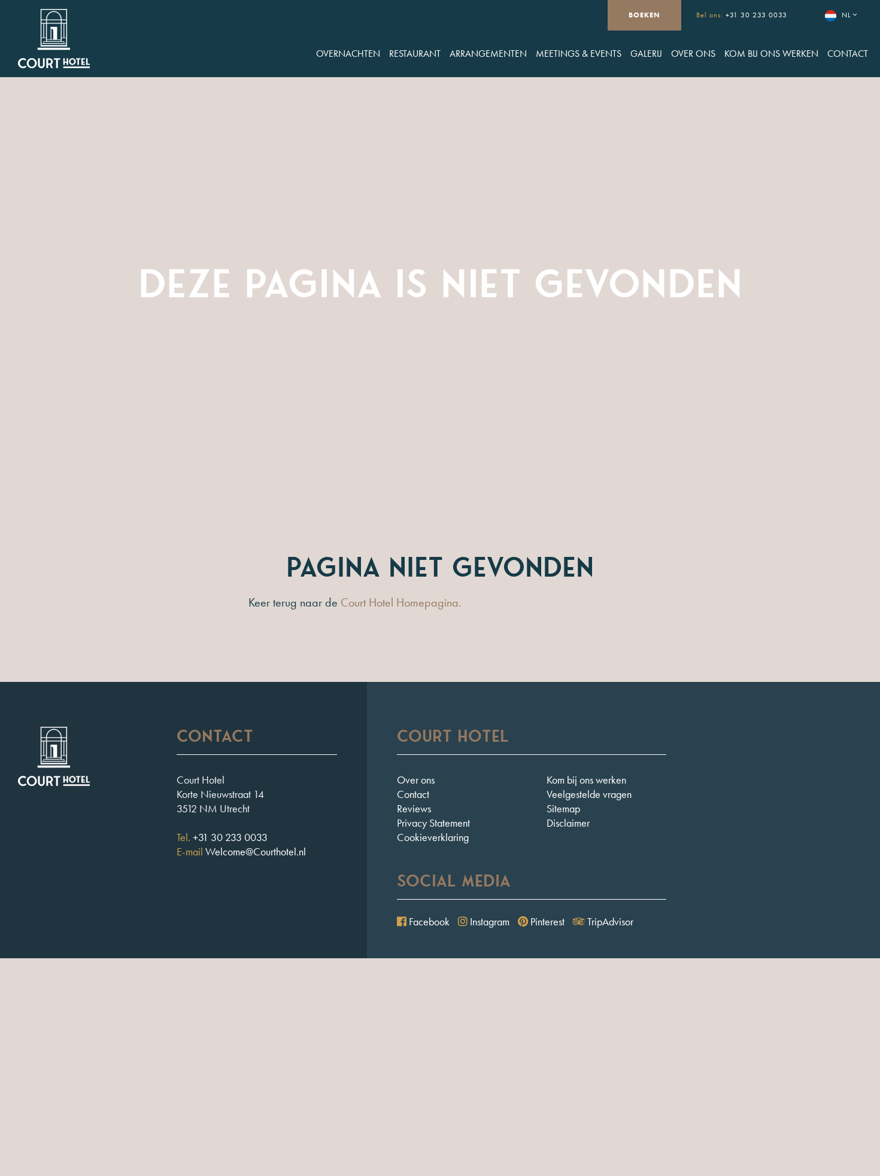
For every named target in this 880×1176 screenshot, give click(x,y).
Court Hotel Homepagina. (401, 602)
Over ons (693, 53)
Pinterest (546, 921)
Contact (847, 53)
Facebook (428, 921)
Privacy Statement (433, 823)
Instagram (488, 921)
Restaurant (415, 53)
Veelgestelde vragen (589, 794)
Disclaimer (568, 823)
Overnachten (348, 53)
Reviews (414, 808)
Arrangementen (488, 53)
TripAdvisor (609, 921)
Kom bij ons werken (771, 53)
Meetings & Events (578, 53)
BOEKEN (644, 15)
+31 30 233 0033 (756, 15)
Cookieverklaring (433, 837)
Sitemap (563, 808)
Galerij (646, 53)
